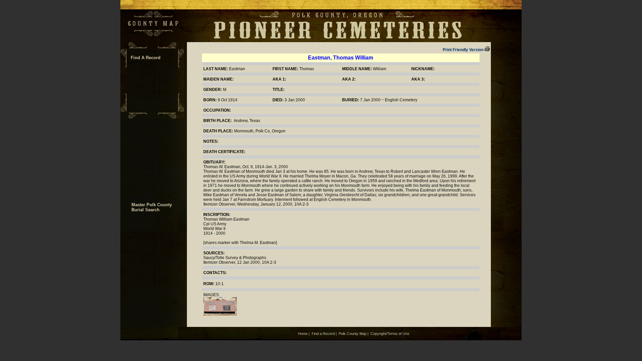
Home (303, 334)
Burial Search (145, 209)
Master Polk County (151, 204)
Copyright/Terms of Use (389, 334)
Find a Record (323, 334)
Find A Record (145, 57)
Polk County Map (352, 334)
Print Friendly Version (463, 49)
